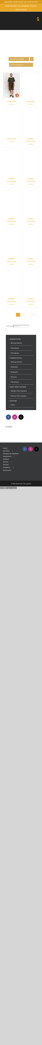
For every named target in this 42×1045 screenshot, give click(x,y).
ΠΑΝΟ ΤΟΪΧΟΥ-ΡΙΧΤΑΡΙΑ (18, 387)
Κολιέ (13, 405)
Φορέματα (14, 372)
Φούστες (14, 377)
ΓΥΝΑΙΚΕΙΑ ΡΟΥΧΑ (16, 358)
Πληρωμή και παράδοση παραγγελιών (11, 455)
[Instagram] (14, 417)
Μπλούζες (14, 367)
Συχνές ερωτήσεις (6, 449)
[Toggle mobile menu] (38, 18)
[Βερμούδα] (11, 74)
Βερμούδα (11, 101)
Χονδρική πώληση (6, 460)
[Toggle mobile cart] (38, 20)
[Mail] (21, 417)
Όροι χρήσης (27, 483)
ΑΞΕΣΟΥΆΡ (13, 401)
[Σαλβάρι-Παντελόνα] (30, 111)
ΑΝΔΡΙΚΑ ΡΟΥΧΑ (15, 339)
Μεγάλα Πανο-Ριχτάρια (19, 391)
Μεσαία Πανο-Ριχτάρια (18, 396)
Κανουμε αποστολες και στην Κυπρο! (21, 2)
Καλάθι (2, 488)
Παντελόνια (15, 348)
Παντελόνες (15, 382)
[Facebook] (8, 417)
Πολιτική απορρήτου (6, 466)
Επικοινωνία (7, 470)
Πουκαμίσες (15, 353)
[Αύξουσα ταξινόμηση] (32, 59)
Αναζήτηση (9, 326)
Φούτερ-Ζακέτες (16, 343)
